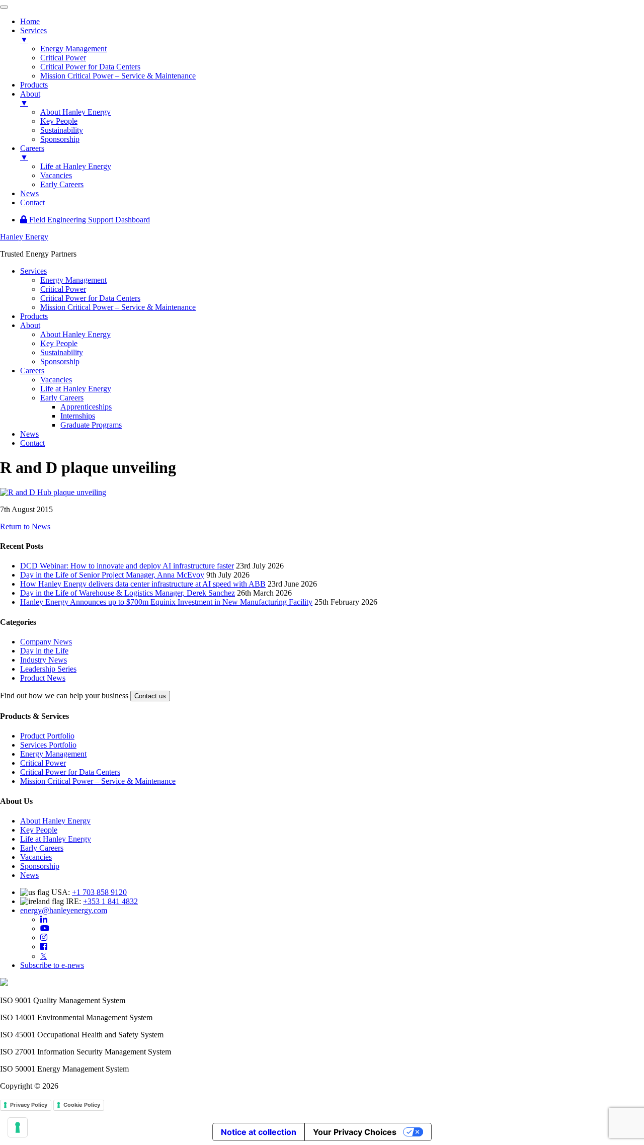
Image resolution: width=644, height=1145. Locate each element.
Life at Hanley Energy (55, 839)
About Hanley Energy (55, 820)
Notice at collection (258, 1132)
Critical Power (43, 763)
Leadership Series (48, 669)
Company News (46, 641)
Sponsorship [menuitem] (59, 139)
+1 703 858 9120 (99, 892)
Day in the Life (44, 650)
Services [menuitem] (33, 35)
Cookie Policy (81, 1104)
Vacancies (36, 857)
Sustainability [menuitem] (61, 130)
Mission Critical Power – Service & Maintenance (98, 781)
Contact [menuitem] (32, 202)
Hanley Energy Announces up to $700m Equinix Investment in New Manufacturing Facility (166, 602)
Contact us (150, 696)
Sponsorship (39, 866)
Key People (38, 830)
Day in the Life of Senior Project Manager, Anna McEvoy (112, 574)
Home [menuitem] (30, 21)
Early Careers (41, 848)
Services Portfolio (48, 745)
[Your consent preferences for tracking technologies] (17, 1127)
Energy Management (53, 754)
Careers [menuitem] (32, 152)
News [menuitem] (29, 193)
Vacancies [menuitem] (56, 175)
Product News (42, 678)
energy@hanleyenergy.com (63, 910)
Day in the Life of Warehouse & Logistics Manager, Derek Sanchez (127, 593)
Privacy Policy (28, 1104)
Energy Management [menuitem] (73, 48)
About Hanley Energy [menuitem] (75, 112)
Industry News (43, 660)
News (29, 875)
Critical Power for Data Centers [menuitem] (90, 66)
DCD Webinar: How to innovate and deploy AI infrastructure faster (127, 565)
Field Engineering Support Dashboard (88, 219)
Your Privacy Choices (354, 1132)
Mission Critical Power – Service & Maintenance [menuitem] (118, 75)
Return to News (25, 526)
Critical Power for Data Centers (70, 772)
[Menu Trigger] (4, 7)
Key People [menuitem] (58, 121)
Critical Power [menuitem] (63, 57)
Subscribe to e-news (52, 965)
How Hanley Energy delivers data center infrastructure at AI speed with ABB (143, 584)
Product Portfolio (47, 735)
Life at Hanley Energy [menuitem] (75, 166)
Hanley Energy (24, 236)
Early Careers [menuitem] (62, 184)
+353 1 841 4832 (110, 901)
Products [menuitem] (34, 84)
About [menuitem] (30, 98)
